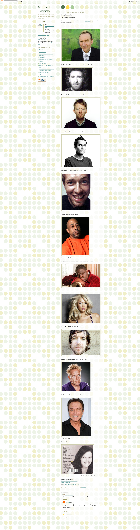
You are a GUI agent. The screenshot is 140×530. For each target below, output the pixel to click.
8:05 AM (65, 499)
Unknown (67, 502)
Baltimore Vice (42, 63)
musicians (77, 484)
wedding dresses (67, 509)
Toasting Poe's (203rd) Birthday (46, 76)
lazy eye (72, 484)
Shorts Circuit (42, 57)
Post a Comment (68, 514)
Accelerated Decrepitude (44, 9)
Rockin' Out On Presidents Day (46, 49)
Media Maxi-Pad (41, 39)
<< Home (65, 517)
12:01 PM (83, 487)
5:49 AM (65, 511)
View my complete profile (43, 35)
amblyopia (87, 20)
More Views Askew (65, 482)
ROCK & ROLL (42, 52)
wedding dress (69, 495)
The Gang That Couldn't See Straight (69, 480)
